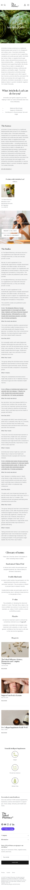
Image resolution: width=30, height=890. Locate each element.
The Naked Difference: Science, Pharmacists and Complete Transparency (11, 661)
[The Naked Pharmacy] (15, 5)
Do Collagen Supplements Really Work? (14, 727)
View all (15, 181)
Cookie (8, 872)
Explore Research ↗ (6, 169)
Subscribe (15, 862)
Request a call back (10, 230)
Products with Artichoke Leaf (15, 179)
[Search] (5, 5)
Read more (4, 668)
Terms (13, 872)
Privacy (3, 872)
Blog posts (15, 638)
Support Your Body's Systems (11, 695)
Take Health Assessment (11, 235)
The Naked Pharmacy (10, 877)
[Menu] (2, 5)
